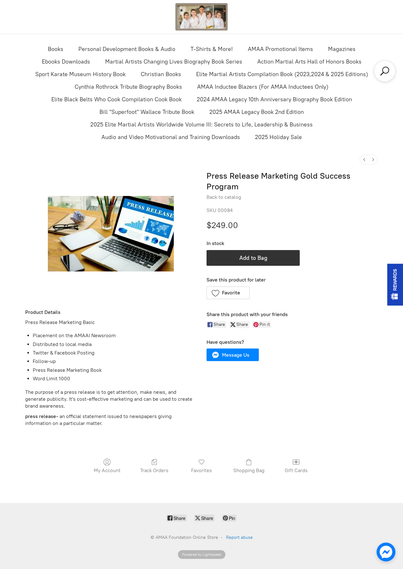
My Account (107, 470)
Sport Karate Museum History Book (80, 74)
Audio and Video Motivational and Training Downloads (170, 137)
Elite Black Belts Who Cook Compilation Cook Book (116, 99)
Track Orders (154, 470)
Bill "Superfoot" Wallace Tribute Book (146, 112)
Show (395, 284)
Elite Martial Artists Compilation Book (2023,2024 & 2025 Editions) (282, 74)
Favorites (201, 470)
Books (55, 49)
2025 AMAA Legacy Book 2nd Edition (256, 112)
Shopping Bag (248, 470)
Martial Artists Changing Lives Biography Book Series (173, 61)
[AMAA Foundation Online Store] (201, 17)
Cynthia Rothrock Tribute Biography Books (128, 86)
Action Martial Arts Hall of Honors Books (309, 61)
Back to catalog (224, 197)
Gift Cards (296, 470)
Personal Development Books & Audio (126, 49)
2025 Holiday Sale (278, 137)
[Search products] (384, 71)
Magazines (341, 49)
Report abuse (239, 537)
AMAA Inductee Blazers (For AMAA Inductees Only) (262, 86)
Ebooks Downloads (66, 61)
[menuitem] (364, 159)
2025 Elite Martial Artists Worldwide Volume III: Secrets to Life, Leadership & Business (201, 124)
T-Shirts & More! (211, 49)
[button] (228, 293)
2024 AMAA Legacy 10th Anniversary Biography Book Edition (274, 99)
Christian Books (161, 74)
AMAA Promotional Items (280, 49)
